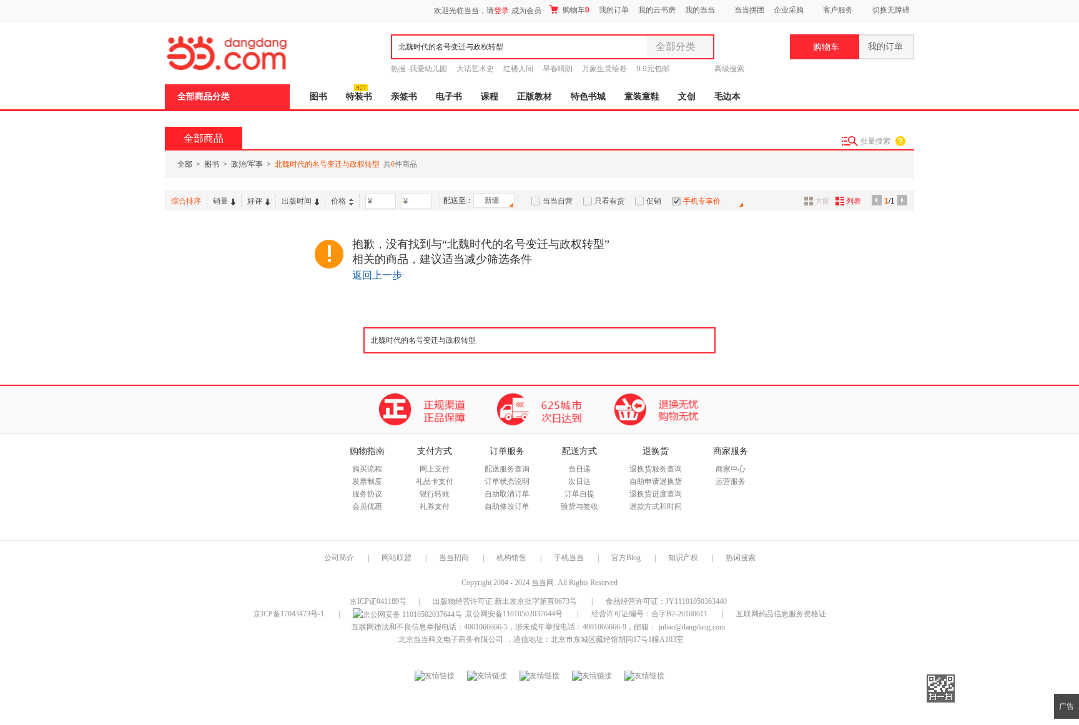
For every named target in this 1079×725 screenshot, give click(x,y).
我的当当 (700, 10)
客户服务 (838, 10)
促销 (653, 201)
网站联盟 (396, 557)
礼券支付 (435, 506)
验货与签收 (579, 506)
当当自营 (558, 201)
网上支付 (435, 469)
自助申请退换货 (655, 481)
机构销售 (511, 557)
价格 (338, 201)
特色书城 (588, 96)
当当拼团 (749, 10)
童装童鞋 (641, 96)
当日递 (579, 469)
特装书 (359, 96)
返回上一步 (377, 275)
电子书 (449, 96)
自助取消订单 (507, 494)
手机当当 (569, 557)
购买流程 (367, 469)
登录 (501, 10)
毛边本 (727, 96)
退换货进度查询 (655, 494)
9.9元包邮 (652, 68)
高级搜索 (729, 68)
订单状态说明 (507, 481)
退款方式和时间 (655, 506)
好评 (254, 201)
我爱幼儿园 (428, 68)
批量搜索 (875, 141)
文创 (687, 96)
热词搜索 (741, 557)
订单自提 (579, 494)
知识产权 (684, 557)
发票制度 (367, 481)
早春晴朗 (558, 68)
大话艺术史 (475, 68)
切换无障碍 (891, 10)
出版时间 (297, 201)
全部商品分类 (203, 96)
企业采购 (789, 10)
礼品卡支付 (434, 481)
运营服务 (731, 481)
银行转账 (435, 494)
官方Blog (626, 557)
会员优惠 (367, 506)
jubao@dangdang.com (692, 627)
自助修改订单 (507, 506)
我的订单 (614, 10)
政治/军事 (247, 164)
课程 (489, 96)
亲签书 (404, 96)
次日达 (579, 481)
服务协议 (367, 494)
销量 (220, 201)
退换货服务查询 (655, 469)
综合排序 (186, 201)
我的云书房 (657, 10)
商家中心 (731, 469)
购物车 (575, 10)
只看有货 (609, 201)
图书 (318, 96)
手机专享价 (702, 201)
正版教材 (534, 96)
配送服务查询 (507, 469)
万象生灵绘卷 (604, 68)
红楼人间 (518, 68)
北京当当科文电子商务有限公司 (450, 639)
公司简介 (339, 557)
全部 (184, 164)
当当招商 (454, 557)
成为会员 (526, 10)
